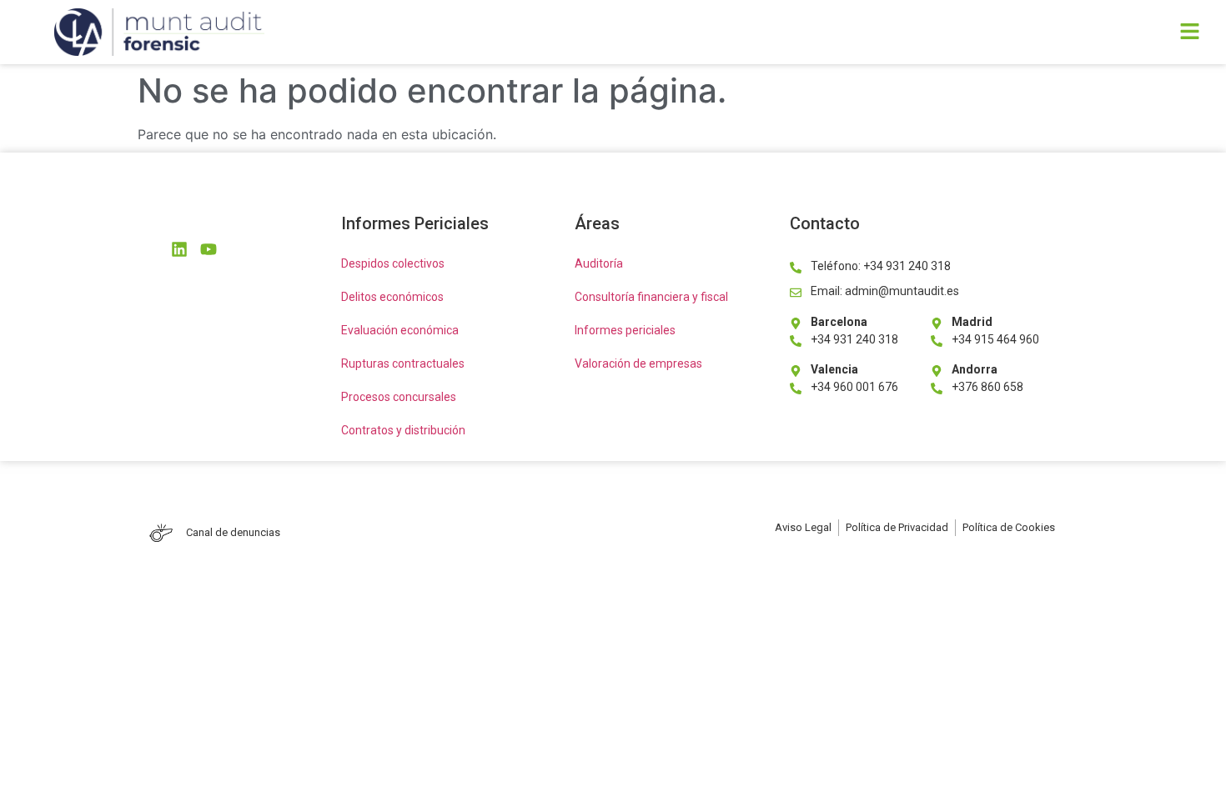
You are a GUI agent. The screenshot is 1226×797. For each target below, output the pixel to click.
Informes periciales (625, 330)
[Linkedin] (179, 249)
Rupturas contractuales (403, 363)
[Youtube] (208, 249)
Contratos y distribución (403, 430)
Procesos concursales (398, 397)
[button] (847, 32)
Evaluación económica (400, 330)
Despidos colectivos (393, 263)
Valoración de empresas (638, 363)
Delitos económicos (392, 296)
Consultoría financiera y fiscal (651, 296)
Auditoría (599, 263)
